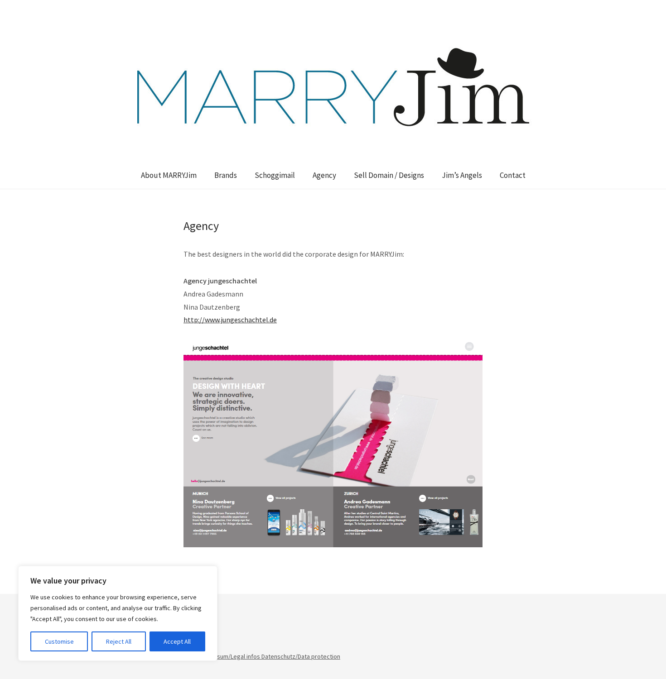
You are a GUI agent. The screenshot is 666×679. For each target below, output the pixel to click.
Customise (59, 641)
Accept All (177, 641)
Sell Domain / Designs (389, 175)
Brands (225, 175)
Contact (513, 175)
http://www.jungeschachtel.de (230, 319)
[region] (117, 613)
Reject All (118, 641)
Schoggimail (275, 175)
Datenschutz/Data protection (300, 656)
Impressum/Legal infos (229, 656)
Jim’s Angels (462, 175)
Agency (324, 175)
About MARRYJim (169, 175)
